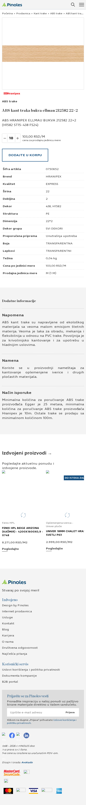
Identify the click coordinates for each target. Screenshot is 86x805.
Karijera (8, 635)
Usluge (7, 617)
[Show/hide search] (73, 5)
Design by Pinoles (15, 605)
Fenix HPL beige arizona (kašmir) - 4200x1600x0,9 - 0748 (22, 531)
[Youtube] (19, 735)
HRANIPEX (53, 176)
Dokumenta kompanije (19, 675)
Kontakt (8, 623)
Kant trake (40, 13)
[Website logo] (12, 4)
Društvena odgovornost (20, 647)
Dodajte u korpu (25, 155)
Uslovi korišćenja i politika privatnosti (31, 669)
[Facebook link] (12, 735)
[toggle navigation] (81, 4)
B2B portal (10, 681)
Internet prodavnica (17, 611)
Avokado (27, 762)
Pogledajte (10, 549)
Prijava (70, 712)
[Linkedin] (26, 735)
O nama (8, 641)
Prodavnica (23, 13)
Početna (7, 13)
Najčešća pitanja (14, 653)
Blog (5, 629)
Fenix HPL (8, 522)
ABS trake (56, 13)
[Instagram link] (5, 735)
